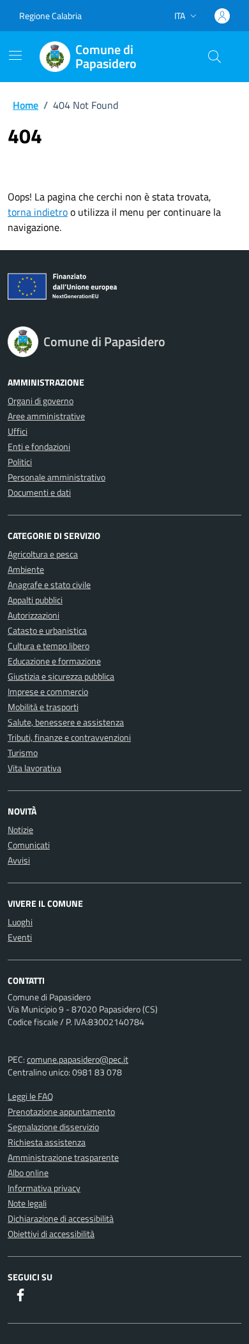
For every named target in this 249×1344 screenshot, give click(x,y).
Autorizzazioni (33, 615)
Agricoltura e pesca (43, 554)
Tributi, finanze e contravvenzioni (69, 737)
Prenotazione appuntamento (61, 1111)
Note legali (27, 1203)
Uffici (17, 431)
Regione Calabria (50, 15)
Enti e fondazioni (39, 446)
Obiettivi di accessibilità (51, 1233)
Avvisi (19, 860)
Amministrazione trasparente (63, 1157)
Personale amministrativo (56, 477)
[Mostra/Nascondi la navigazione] (15, 55)
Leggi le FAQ (30, 1096)
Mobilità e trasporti (43, 706)
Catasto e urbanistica (47, 630)
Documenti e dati (39, 492)
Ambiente (26, 569)
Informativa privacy (44, 1187)
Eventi (20, 937)
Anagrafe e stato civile (49, 584)
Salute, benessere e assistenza (66, 722)
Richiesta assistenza (47, 1142)
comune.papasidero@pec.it (77, 1059)
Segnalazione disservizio (53, 1126)
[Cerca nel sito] (214, 56)
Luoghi (20, 921)
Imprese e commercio (48, 691)
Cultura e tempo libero (48, 645)
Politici (20, 461)
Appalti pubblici (35, 599)
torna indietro (38, 212)
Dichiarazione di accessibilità (61, 1218)
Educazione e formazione (54, 661)
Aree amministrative (46, 416)
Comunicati (29, 844)
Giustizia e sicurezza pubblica (61, 676)
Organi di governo (40, 400)
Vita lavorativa (34, 767)
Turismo (23, 752)
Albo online (28, 1172)
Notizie (20, 829)
